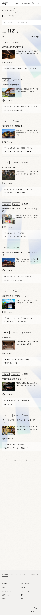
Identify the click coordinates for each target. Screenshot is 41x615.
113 (34, 460)
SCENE (14, 575)
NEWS (22, 575)
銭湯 (3, 587)
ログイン (18, 3)
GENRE (5, 575)
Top (35, 608)
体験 (21, 599)
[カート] (33, 3)
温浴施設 (5, 584)
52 (26, 460)
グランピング (24, 591)
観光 (21, 595)
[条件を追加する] (16, 10)
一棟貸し (23, 587)
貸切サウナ (6, 595)
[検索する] (5, 22)
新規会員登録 (26, 3)
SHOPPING (34, 575)
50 (15, 460)
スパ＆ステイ (6, 591)
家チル (4, 599)
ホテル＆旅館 (24, 584)
